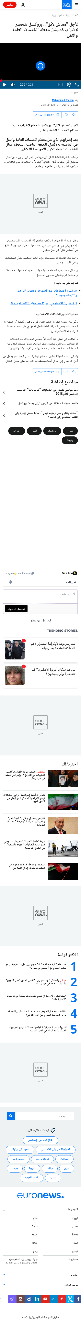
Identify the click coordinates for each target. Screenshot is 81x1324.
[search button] (11, 1116)
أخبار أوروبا (57, 15)
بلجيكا (70, 440)
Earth (34, 1226)
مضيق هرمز (18, 1159)
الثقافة (35, 1243)
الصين (53, 1178)
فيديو (75, 1251)
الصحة (35, 1235)
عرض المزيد (71, 1285)
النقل (34, 430)
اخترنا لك (70, 764)
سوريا (32, 1168)
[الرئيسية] (76, 15)
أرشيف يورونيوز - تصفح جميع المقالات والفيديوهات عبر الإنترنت (21, 1261)
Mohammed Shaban (63, 100)
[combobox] (40, 1116)
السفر (75, 1243)
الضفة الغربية (32, 1178)
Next (75, 1235)
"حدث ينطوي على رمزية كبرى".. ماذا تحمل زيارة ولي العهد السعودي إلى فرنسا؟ (46, 415)
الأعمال (74, 1226)
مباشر (9, 4)
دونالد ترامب (42, 1159)
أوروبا (68, 15)
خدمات (74, 1275)
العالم (35, 1218)
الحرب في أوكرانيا (20, 1149)
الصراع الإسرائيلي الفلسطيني (56, 1149)
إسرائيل (64, 1159)
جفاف (50, 1168)
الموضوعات (72, 1209)
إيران (66, 1168)
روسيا (15, 1168)
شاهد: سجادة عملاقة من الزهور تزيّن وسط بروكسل (48, 404)
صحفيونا (73, 1259)
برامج (35, 1251)
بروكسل (54, 144)
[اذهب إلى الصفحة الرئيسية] (67, 4)
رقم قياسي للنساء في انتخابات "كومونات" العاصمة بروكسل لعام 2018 (47, 392)
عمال (70, 430)
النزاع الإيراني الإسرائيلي (40, 1140)
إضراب (16, 430)
